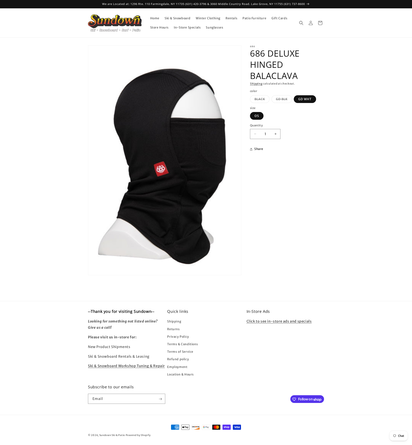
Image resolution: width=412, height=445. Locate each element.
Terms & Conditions (182, 344)
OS (256, 116)
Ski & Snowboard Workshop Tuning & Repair (126, 366)
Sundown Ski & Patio (112, 435)
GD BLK (284, 100)
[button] (301, 23)
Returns (173, 329)
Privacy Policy (178, 336)
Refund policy (178, 359)
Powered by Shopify (138, 435)
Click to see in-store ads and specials (279, 321)
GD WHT (305, 99)
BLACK (262, 100)
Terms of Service (180, 352)
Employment (177, 367)
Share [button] (258, 149)
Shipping (256, 83)
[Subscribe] (160, 399)
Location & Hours (180, 374)
